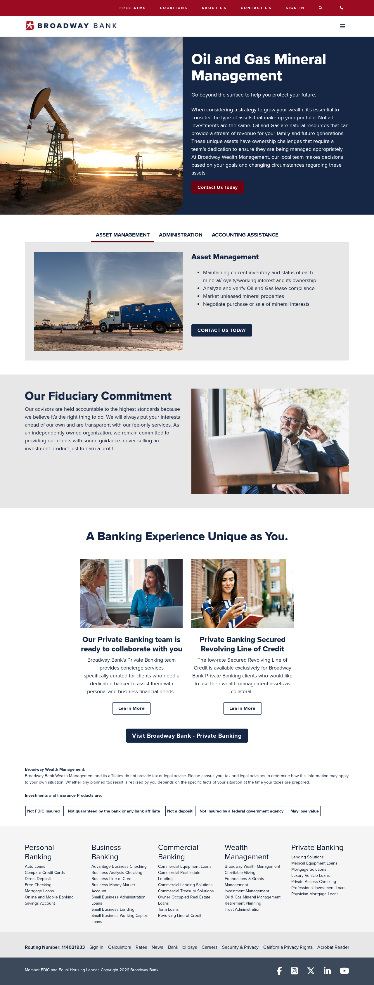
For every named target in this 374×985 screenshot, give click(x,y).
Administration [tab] (180, 235)
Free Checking (38, 885)
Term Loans (168, 909)
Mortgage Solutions (308, 869)
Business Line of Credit (112, 879)
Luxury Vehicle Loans (310, 875)
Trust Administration (243, 909)
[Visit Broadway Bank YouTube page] (344, 972)
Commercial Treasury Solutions (186, 891)
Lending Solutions (307, 857)
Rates (141, 947)
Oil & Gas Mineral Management (252, 897)
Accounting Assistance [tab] (245, 235)
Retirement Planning (243, 903)
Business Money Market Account (113, 888)
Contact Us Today (218, 187)
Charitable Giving (240, 872)
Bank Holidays (182, 947)
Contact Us (256, 7)
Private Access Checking (313, 881)
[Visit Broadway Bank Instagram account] (294, 972)
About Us (214, 7)
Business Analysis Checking (116, 872)
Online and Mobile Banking (49, 897)
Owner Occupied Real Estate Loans (184, 900)
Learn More (131, 708)
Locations (174, 7)
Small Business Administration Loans (118, 900)
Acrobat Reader (333, 947)
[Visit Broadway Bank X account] (311, 972)
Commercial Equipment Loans (185, 866)
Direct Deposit (38, 879)
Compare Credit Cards (45, 872)
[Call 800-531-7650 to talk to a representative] (343, 8)
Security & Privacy (240, 947)
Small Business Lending (112, 909)
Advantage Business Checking (119, 866)
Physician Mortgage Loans (315, 894)
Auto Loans (35, 866)
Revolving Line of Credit (179, 915)
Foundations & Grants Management (244, 882)
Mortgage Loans (39, 891)
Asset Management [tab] (123, 235)
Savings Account (40, 903)
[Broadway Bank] (71, 26)
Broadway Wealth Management (252, 866)
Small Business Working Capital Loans (119, 918)
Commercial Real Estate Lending (179, 876)
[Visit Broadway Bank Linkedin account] (327, 972)
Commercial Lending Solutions (185, 885)
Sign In (295, 7)
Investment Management (247, 891)
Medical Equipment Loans (314, 863)
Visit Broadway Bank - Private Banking (187, 735)
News (157, 947)
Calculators (119, 947)
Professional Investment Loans (319, 888)
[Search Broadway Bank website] (322, 8)
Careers (209, 947)
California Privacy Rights (288, 947)
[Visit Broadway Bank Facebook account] (279, 972)
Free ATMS (133, 7)
